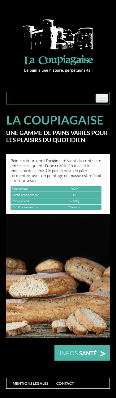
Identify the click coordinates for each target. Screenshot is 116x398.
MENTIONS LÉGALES (30, 383)
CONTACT (65, 383)
